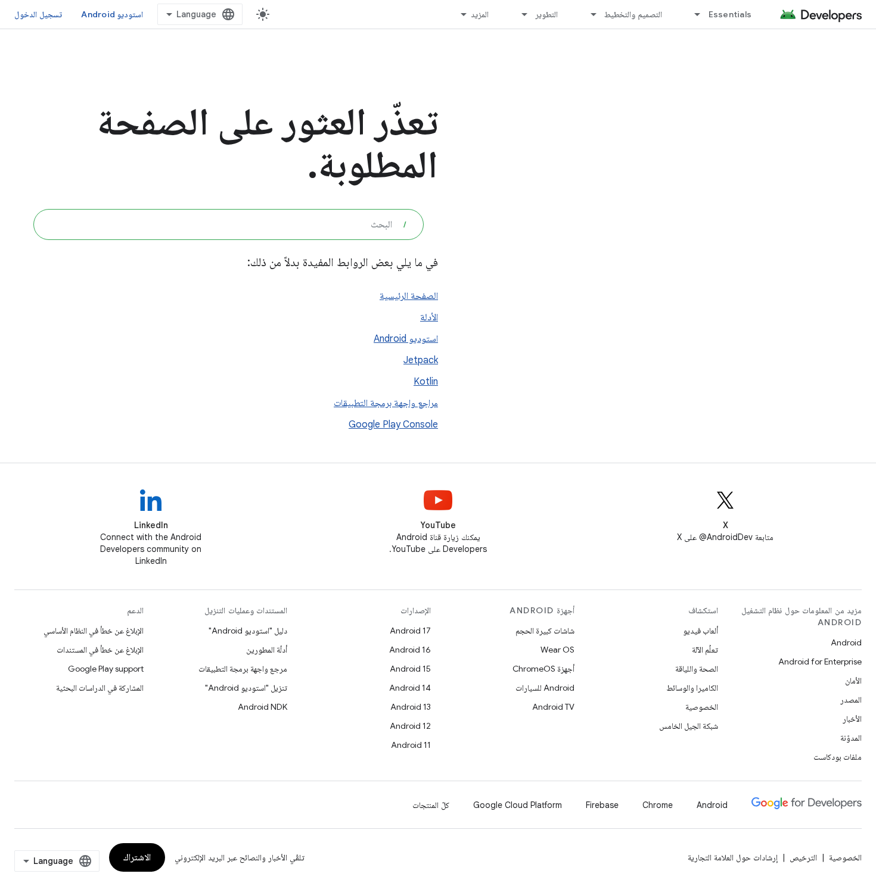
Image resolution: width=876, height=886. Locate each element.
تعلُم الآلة (705, 649)
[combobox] (228, 224)
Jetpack (420, 360)
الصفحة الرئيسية (409, 296)
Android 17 (410, 630)
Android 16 (410, 649)
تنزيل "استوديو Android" (246, 687)
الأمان (853, 680)
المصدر (851, 699)
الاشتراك (137, 857)
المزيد (480, 14)
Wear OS (557, 649)
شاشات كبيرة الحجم (544, 630)
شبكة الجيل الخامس (688, 725)
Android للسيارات (544, 687)
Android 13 (410, 706)
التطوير (546, 14)
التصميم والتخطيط (632, 14)
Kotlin (426, 382)
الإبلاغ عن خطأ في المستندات (100, 649)
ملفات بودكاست (837, 756)
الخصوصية (701, 706)
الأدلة (429, 317)
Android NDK (262, 706)
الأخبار (852, 718)
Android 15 (410, 668)
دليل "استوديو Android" (248, 630)
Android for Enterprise (820, 661)
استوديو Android (112, 14)
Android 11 (411, 745)
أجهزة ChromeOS (543, 668)
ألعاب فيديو (700, 630)
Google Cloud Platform (517, 805)
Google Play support (106, 668)
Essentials (730, 14)
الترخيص (803, 857)
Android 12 (410, 725)
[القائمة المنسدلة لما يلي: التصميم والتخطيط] (588, 14)
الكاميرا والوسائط (692, 687)
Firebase (602, 805)
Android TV (553, 706)
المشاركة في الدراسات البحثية (100, 687)
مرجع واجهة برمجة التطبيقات (242, 668)
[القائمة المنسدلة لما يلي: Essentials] (692, 14)
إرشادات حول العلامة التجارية (733, 857)
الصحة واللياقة (696, 668)
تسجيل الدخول (38, 14)
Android (846, 642)
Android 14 (410, 687)
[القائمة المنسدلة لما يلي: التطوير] (519, 14)
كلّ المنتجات (430, 805)
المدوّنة (851, 737)
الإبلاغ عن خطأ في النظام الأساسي (94, 630)
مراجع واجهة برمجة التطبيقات (386, 403)
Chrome (657, 805)
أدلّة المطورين (266, 649)
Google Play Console (393, 424)
